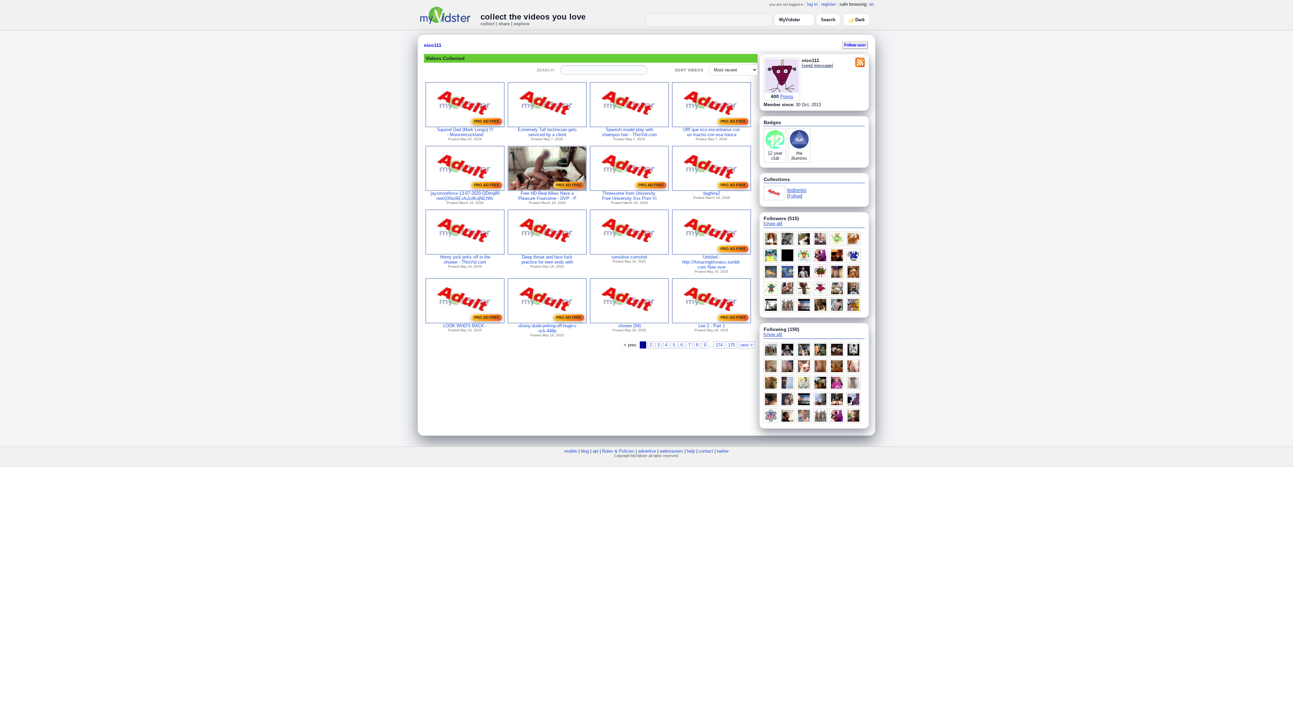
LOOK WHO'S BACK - (465, 325)
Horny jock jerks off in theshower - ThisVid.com (465, 259)
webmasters (671, 451)
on (871, 4)
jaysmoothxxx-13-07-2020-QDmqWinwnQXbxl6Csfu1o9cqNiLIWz (465, 196)
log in (812, 4)
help (691, 451)
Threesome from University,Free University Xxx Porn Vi (629, 196)
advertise (647, 451)
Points (786, 96)
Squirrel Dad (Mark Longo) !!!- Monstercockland (465, 132)
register (828, 4)
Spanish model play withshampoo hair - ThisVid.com (629, 132)
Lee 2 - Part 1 (711, 325)
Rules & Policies (618, 451)
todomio (796, 190)
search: (546, 70)
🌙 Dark (856, 19)
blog (585, 451)
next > (746, 344)
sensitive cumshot (629, 257)
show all (773, 223)
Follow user (855, 45)
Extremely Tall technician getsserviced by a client (547, 132)
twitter (723, 451)
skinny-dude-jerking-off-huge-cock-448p (547, 328)
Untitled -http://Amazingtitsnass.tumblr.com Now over (711, 262)
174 (719, 344)
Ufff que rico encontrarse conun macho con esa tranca (711, 132)
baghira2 (711, 193)
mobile (570, 451)
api (595, 451)
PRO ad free (486, 121)
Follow (795, 196)
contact (706, 451)
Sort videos (689, 70)
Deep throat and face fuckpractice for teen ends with (547, 259)
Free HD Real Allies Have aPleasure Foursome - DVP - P (547, 196)
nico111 (432, 45)
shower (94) (629, 325)
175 (731, 344)
